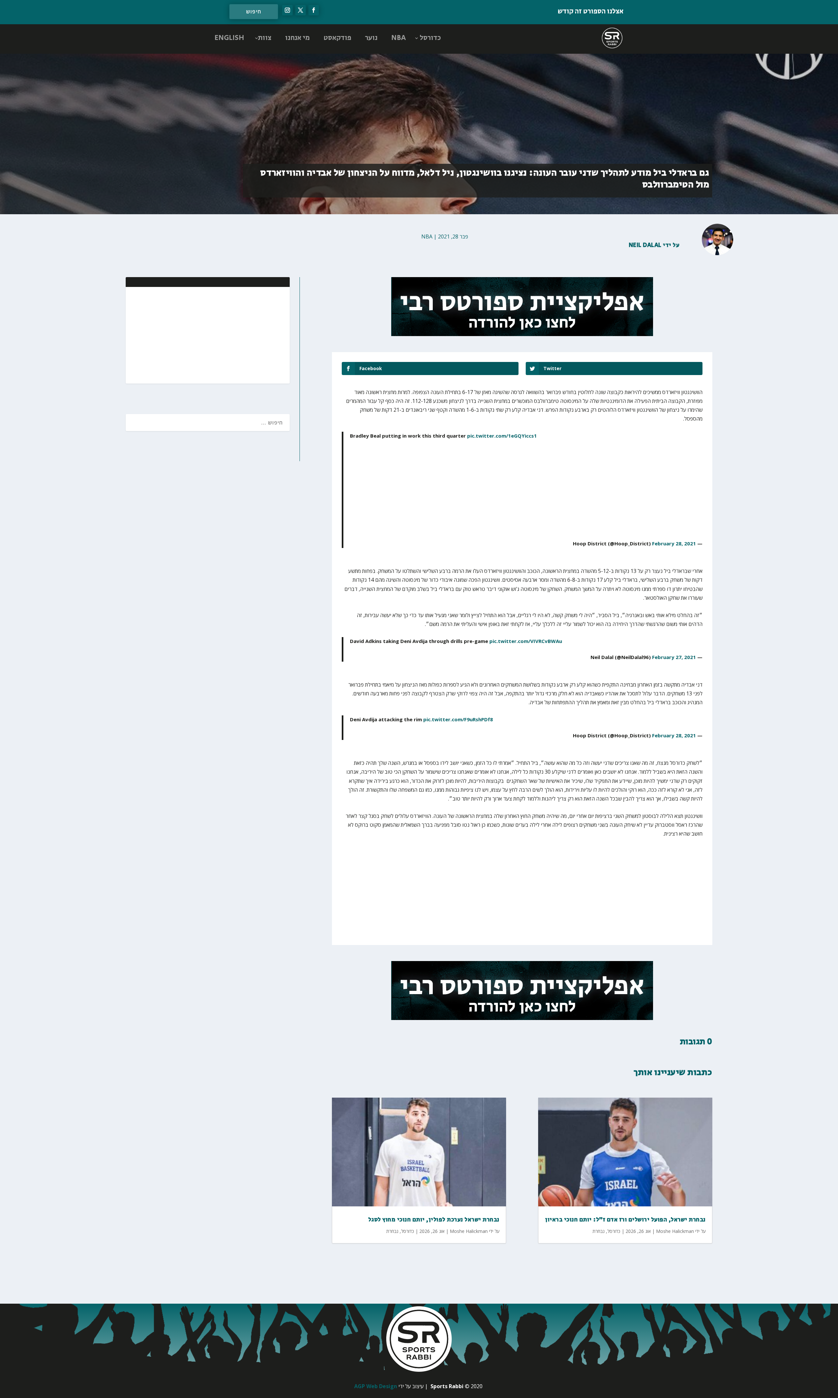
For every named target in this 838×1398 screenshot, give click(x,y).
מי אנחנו (297, 38)
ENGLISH (229, 38)
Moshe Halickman (469, 1231)
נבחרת (392, 1231)
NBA (398, 38)
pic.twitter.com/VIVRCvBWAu (525, 641)
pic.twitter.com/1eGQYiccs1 (502, 435)
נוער (371, 38)
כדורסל (430, 38)
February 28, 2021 (674, 543)
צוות (264, 38)
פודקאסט (337, 38)
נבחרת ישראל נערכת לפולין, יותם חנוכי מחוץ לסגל (434, 1220)
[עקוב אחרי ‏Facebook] (313, 10)
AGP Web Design (375, 1386)
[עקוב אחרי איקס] (300, 10)
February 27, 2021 (674, 657)
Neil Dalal (645, 245)
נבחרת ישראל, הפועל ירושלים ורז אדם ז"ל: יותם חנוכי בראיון (625, 1220)
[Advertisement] (242, 334)
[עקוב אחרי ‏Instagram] (287, 10)
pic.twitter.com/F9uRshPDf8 (458, 719)
